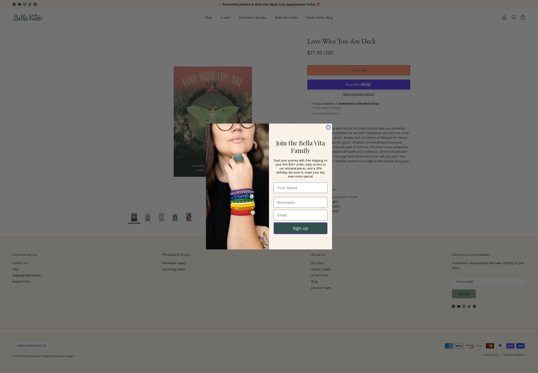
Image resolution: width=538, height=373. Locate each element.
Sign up (300, 228)
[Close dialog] (328, 127)
